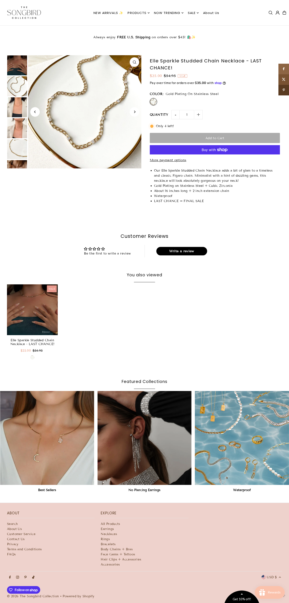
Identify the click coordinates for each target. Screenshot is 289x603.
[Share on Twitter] (283, 79)
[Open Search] (270, 13)
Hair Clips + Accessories (121, 559)
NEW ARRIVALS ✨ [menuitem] (108, 13)
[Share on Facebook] (283, 69)
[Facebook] (10, 577)
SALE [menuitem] (192, 13)
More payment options (168, 160)
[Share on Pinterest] (283, 90)
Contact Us (16, 539)
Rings (105, 539)
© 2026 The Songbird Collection (33, 596)
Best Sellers (47, 490)
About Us (14, 529)
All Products (110, 524)
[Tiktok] (33, 577)
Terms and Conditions (24, 549)
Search (12, 524)
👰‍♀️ (242, 35)
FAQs (11, 554)
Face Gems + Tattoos (118, 554)
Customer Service (21, 534)
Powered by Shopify (78, 596)
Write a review (181, 251)
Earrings (107, 529)
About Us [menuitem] (211, 13)
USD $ (272, 577)
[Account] (277, 13)
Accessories (110, 564)
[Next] (134, 112)
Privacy (13, 544)
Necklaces (109, 534)
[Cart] (284, 13)
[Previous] (35, 112)
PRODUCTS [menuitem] (137, 13)
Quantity (159, 115)
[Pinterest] (25, 577)
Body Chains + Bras (117, 549)
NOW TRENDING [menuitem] (167, 13)
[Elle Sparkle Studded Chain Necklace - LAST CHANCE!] (32, 309)
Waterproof (242, 490)
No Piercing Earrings (144, 490)
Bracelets (108, 544)
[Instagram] (17, 577)
